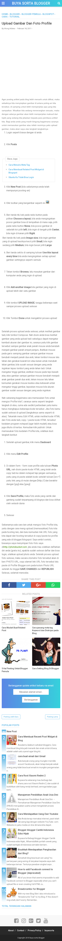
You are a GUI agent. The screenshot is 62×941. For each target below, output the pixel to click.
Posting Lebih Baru (11, 717)
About (11, 930)
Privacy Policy (34, 930)
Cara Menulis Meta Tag (19, 165)
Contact (20, 930)
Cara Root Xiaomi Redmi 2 (32, 775)
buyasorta (49, 930)
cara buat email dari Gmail (31, 756)
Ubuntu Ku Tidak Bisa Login (21, 177)
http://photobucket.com (15, 547)
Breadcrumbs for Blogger (31, 889)
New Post (12, 731)
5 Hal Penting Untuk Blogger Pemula (15, 670)
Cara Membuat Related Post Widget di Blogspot (26, 171)
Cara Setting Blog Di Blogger (45, 668)
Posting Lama (52, 717)
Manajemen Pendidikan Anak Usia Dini (38, 794)
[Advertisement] (31, 64)
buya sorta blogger (31, 3)
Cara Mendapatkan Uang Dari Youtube (38, 814)
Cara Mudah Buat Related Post (13, 629)
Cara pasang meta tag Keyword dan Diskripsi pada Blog (45, 630)
